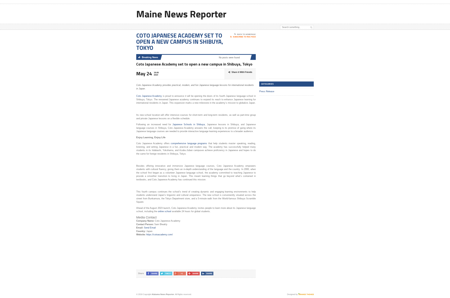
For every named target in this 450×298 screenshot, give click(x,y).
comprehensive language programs (189, 143)
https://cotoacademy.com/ (159, 234)
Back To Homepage (246, 34)
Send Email (150, 227)
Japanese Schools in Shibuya (188, 124)
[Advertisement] (273, 13)
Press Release (266, 91)
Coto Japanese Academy (149, 96)
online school (165, 211)
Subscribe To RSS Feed (244, 37)
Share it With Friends (242, 72)
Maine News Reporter (181, 13)
